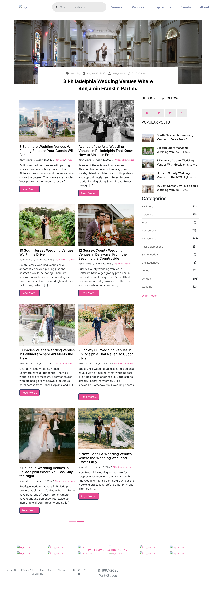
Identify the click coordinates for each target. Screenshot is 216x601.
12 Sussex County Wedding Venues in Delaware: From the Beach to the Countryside (102, 254)
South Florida (150, 254)
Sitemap (62, 570)
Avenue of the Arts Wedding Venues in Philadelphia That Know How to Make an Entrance (105, 151)
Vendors (138, 7)
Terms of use (46, 570)
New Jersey (61, 259)
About (204, 7)
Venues (116, 7)
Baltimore (59, 160)
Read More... (29, 189)
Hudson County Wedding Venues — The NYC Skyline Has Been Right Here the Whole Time (177, 177)
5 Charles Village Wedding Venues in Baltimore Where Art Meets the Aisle (47, 354)
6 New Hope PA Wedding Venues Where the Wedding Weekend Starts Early (105, 458)
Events (185, 7)
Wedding (147, 286)
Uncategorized (150, 262)
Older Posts (149, 295)
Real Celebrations (152, 246)
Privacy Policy (28, 570)
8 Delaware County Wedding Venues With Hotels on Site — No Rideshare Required (176, 164)
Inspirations (162, 7)
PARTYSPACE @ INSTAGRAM (108, 549)
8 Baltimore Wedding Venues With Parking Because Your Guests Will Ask (46, 151)
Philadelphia (120, 160)
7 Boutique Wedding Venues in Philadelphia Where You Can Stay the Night (46, 472)
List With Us (36, 574)
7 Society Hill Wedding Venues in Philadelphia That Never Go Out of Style (105, 354)
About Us (12, 570)
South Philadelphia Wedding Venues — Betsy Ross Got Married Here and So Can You (176, 139)
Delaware (119, 263)
